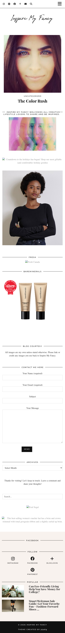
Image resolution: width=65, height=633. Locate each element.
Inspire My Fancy (32, 17)
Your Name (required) (32, 373)
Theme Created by (32, 629)
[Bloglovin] (20, 4)
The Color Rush (32, 100)
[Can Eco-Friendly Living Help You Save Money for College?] (13, 591)
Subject (32, 396)
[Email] (25, 4)
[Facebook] (15, 4)
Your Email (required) (33, 384)
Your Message (32, 408)
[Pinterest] (9, 4)
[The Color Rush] (32, 64)
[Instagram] (4, 4)
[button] (61, 4)
